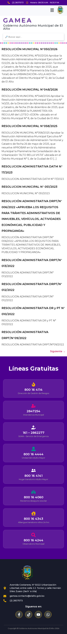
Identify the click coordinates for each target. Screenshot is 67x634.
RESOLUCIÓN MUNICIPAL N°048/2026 (30, 89)
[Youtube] (38, 614)
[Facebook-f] (19, 614)
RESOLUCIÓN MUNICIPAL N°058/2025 (29, 126)
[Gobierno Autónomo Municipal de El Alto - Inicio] (27, 572)
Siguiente (57, 351)
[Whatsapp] (48, 614)
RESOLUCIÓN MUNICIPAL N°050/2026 (29, 49)
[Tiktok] (28, 614)
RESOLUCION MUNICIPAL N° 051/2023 (29, 186)
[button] (52, 10)
